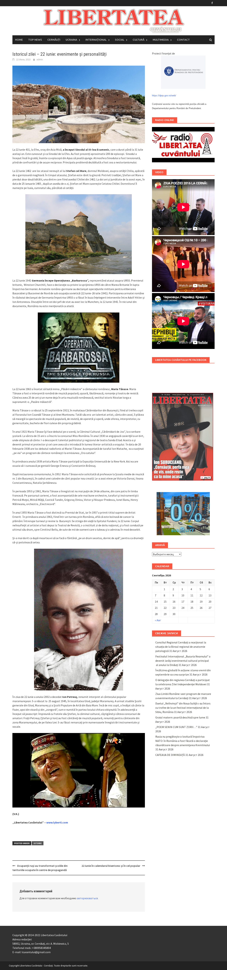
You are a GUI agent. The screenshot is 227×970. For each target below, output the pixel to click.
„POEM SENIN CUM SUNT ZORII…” (176, 727)
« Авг (158, 620)
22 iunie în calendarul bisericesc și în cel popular (111, 865)
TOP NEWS (35, 39)
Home (19, 39)
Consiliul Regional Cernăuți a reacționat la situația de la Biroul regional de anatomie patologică (180, 647)
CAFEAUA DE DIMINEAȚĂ (170, 755)
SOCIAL (119, 39)
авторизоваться (87, 898)
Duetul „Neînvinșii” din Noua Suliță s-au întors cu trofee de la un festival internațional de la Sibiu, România (183, 708)
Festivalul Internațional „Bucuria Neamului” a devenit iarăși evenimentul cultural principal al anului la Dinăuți (182, 661)
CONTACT (183, 39)
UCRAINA (71, 39)
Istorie (38, 843)
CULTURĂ (138, 39)
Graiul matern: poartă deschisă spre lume (180, 717)
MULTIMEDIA (161, 39)
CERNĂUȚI (53, 39)
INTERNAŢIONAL (96, 39)
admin (40, 59)
